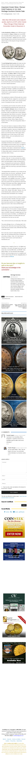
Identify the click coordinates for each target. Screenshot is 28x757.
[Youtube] (14, 512)
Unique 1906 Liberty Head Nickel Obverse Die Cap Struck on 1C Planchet (14, 369)
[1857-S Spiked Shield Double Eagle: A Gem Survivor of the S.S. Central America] (14, 386)
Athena (22, 147)
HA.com (12, 256)
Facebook (7, 511)
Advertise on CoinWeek (16, 739)
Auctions (6, 2)
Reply (9, 454)
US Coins (14, 394)
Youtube (16, 511)
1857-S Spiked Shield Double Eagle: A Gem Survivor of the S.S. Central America (14, 397)
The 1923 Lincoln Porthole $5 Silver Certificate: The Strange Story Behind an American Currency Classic (14, 341)
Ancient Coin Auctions (9, 296)
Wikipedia (22, 511)
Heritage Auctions (8, 13)
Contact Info (9, 739)
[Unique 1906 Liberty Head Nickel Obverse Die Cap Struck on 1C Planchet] (14, 358)
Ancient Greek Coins (19, 296)
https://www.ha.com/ (14, 276)
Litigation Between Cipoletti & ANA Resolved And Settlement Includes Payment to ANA (7, 306)
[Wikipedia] (19, 512)
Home (2, 2)
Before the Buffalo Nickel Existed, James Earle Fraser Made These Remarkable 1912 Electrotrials (14, 424)
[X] (11, 512)
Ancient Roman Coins (6, 298)
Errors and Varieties (14, 366)
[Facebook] (4, 512)
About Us (4, 739)
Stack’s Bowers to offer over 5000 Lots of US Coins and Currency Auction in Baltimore (21, 306)
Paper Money (13, 337)
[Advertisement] (14, 577)
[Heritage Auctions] (2, 14)
